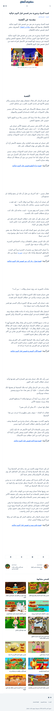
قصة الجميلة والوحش (44, 671)
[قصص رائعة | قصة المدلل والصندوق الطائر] (38, 588)
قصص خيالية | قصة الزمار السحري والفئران (38, 687)
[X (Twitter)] (3, 6)
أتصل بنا (50, 702)
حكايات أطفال (25, 27)
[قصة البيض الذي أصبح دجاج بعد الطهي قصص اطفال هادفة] (38, 626)
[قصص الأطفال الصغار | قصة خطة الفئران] (15, 606)
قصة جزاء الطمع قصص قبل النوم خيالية (26, 166)
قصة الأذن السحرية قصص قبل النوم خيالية (26, 351)
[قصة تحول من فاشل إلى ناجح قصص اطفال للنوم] (15, 588)
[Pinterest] (21, 557)
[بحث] (50, 6)
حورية (20, 253)
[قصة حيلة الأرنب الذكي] (15, 622)
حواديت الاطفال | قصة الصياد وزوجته (40, 613)
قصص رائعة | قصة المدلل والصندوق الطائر (39, 595)
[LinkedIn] (10, 557)
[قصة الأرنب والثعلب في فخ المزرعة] (15, 663)
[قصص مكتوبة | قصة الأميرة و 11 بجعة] (15, 647)
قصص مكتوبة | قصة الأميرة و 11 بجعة (17, 654)
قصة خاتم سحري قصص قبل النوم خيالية (26, 525)
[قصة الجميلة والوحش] (38, 663)
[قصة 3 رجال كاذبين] (38, 647)
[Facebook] (6, 6)
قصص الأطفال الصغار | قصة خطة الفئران (16, 613)
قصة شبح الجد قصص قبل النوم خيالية (27, 441)
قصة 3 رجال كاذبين (44, 654)
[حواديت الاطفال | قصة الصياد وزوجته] (38, 606)
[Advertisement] (27, 80)
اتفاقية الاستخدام (36, 702)
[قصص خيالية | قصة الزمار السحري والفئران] (38, 680)
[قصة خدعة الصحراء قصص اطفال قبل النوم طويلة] (15, 680)
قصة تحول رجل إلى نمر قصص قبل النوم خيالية (24, 261)
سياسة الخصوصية (44, 702)
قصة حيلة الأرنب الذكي (20, 630)
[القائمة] (27, 6)
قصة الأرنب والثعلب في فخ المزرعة (17, 671)
